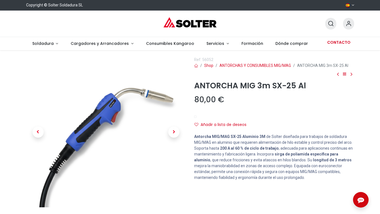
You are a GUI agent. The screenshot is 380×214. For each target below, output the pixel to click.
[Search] (330, 24)
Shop (208, 65)
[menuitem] (45, 43)
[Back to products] (344, 74)
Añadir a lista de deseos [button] (223, 124)
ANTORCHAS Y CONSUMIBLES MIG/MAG (255, 65)
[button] (38, 132)
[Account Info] (348, 24)
